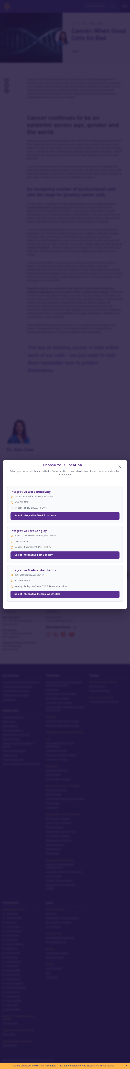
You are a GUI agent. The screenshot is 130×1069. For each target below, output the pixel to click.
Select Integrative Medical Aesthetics (37, 594)
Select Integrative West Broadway (35, 515)
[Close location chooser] (119, 466)
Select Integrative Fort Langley (33, 555)
